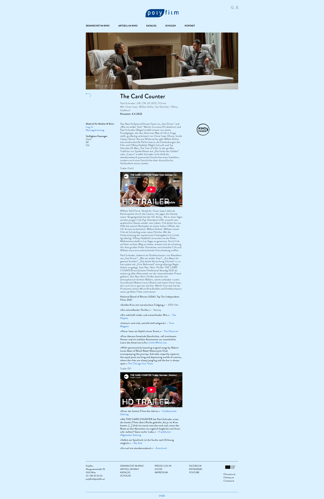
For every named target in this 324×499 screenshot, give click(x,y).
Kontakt (190, 25)
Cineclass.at (229, 480)
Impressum (161, 472)
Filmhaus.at (229, 477)
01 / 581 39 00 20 (94, 475)
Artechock (161, 448)
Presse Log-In (163, 465)
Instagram (195, 469)
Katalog (151, 25)
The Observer (171, 331)
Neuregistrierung (95, 130)
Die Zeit (138, 443)
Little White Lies (158, 342)
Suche (158, 469)
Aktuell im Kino (127, 25)
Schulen (170, 25)
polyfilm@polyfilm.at (95, 479)
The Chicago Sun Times (140, 363)
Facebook (195, 465)
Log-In (89, 127)
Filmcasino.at (229, 474)
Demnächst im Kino (97, 25)
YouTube (194, 472)
